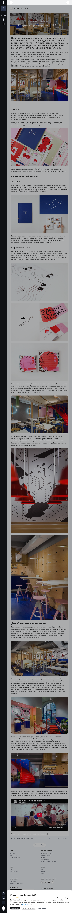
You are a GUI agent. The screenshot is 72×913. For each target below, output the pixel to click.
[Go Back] (11, 2)
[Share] (67, 2)
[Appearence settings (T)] (3, 902)
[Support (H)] (3, 893)
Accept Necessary (29, 908)
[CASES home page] (3, 2)
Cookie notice (26, 904)
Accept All (15, 908)
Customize (42, 908)
